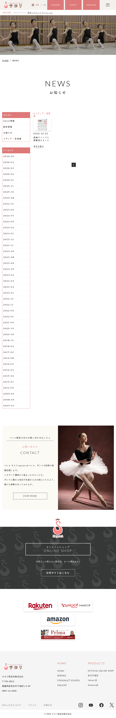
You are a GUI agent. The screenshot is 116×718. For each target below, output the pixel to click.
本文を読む (38, 146)
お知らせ (7, 132)
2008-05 (8, 399)
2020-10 (8, 328)
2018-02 (8, 346)
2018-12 (8, 340)
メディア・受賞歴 (12, 138)
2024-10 (8, 203)
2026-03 (8, 168)
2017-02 (8, 352)
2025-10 (8, 191)
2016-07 (8, 364)
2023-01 (8, 292)
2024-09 (8, 209)
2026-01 (8, 180)
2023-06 (8, 263)
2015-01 (8, 381)
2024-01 (8, 233)
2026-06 (8, 156)
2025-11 (8, 185)
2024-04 (8, 227)
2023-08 (8, 257)
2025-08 (8, 197)
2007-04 (8, 405)
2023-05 (8, 269)
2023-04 (8, 274)
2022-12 (8, 298)
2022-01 (8, 316)
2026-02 (8, 174)
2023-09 (8, 251)
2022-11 (8, 304)
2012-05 (8, 387)
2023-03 (8, 280)
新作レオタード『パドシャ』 (40, 12)
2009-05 (8, 393)
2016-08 (8, 358)
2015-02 (8, 375)
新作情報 (7, 126)
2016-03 (8, 369)
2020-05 (8, 334)
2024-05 (8, 221)
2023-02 (8, 286)
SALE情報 (9, 120)
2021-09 (8, 322)
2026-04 (8, 162)
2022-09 (8, 310)
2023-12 (8, 239)
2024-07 (8, 215)
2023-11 (8, 245)
